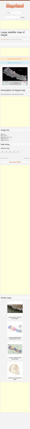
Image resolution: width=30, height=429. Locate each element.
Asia (5, 39)
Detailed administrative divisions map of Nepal (15, 338)
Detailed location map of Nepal (15, 378)
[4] (14, 152)
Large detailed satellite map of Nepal (15, 318)
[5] (18, 152)
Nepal (8, 39)
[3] (10, 152)
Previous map (5, 158)
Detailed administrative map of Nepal (15, 358)
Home (2, 39)
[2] (6, 152)
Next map (26, 158)
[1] (2, 152)
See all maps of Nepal (15, 162)
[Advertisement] (15, 24)
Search (22, 17)
